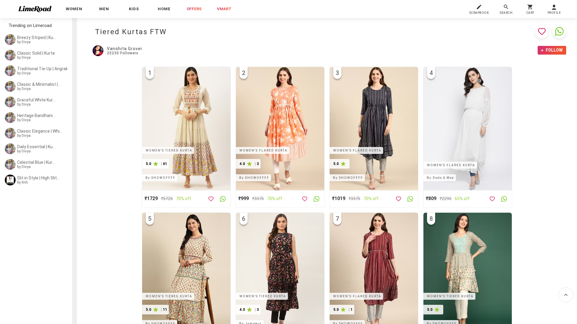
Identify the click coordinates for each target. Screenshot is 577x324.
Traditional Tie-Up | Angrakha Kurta (44, 68)
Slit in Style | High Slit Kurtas (38, 178)
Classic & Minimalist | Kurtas (39, 84)
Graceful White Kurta (36, 100)
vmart (224, 9)
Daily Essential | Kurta (36, 146)
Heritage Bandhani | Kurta (36, 115)
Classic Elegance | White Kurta (40, 131)
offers (194, 9)
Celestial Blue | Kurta (36, 162)
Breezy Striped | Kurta (36, 37)
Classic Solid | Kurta (36, 53)
